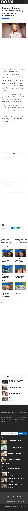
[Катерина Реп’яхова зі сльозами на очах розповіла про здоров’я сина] (7, 253)
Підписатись (22, 433)
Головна (9, 494)
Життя (14, 499)
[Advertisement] (14, 53)
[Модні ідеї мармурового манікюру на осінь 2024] (5, 393)
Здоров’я (5, 499)
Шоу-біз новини (6, 18)
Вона (12, 412)
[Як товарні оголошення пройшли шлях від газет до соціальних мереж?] (4, 447)
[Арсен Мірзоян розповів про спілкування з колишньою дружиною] (7, 286)
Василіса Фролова (9, 224)
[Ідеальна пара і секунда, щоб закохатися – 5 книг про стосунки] (5, 382)
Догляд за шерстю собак (14, 440)
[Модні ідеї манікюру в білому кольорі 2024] (5, 399)
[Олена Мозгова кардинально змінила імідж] (20, 253)
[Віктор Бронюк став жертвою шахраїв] (20, 286)
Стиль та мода (9, 496)
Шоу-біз (17, 494)
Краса (19, 496)
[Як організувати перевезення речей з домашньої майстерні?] (4, 459)
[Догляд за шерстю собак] (4, 442)
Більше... (3, 421)
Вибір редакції (11, 501)
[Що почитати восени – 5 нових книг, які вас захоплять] (5, 387)
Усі (2, 501)
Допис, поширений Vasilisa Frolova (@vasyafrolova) (14, 190)
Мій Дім (21, 499)
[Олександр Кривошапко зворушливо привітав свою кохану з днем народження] (7, 269)
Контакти (21, 501)
